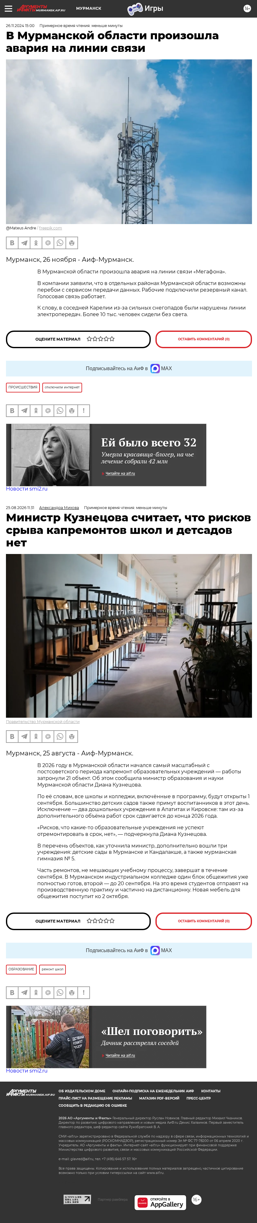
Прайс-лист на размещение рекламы (95, 1098)
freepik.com (50, 228)
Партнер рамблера (113, 1199)
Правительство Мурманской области (43, 721)
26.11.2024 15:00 (20, 25)
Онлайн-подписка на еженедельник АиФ (153, 1091)
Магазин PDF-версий (159, 1098)
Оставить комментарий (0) (204, 339)
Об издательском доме (82, 1091)
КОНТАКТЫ (210, 1091)
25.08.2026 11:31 (20, 507)
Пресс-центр (198, 1098)
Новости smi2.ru (27, 489)
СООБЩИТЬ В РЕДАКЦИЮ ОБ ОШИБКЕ (93, 1106)
